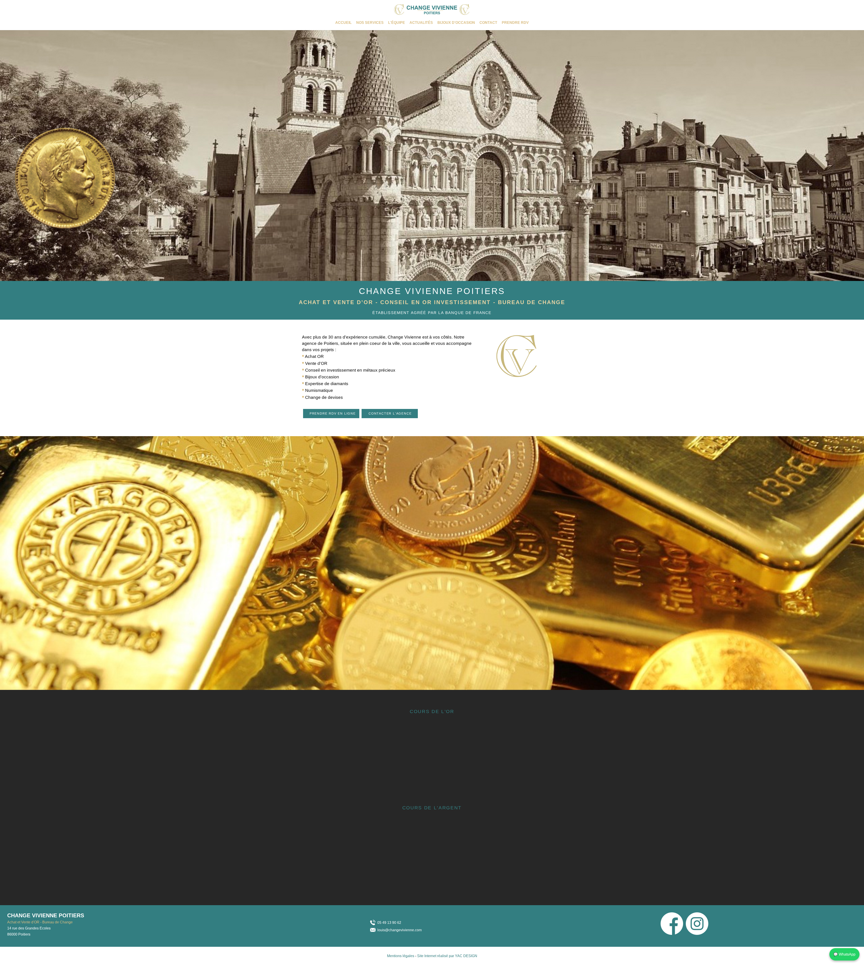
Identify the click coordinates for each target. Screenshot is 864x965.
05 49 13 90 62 (389, 923)
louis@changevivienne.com (399, 930)
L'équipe (396, 23)
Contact (488, 23)
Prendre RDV (515, 23)
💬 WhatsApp (844, 954)
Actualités (421, 23)
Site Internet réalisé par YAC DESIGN (447, 956)
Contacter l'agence (390, 413)
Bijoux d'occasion (456, 23)
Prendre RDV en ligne (333, 413)
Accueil (343, 23)
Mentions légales (401, 956)
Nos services (370, 23)
